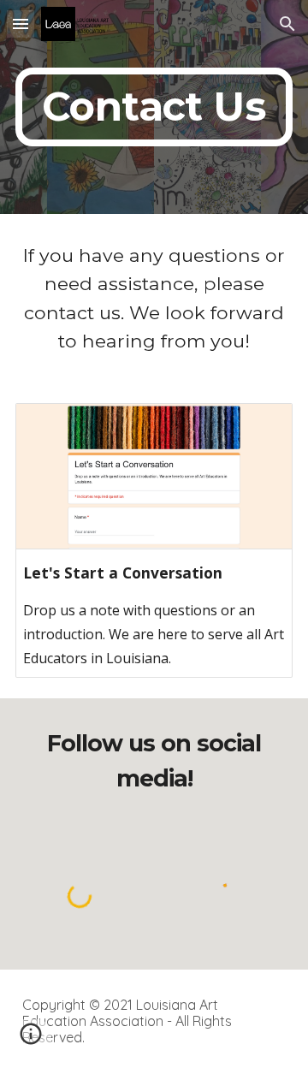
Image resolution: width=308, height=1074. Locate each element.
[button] (20, 23)
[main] (154, 107)
